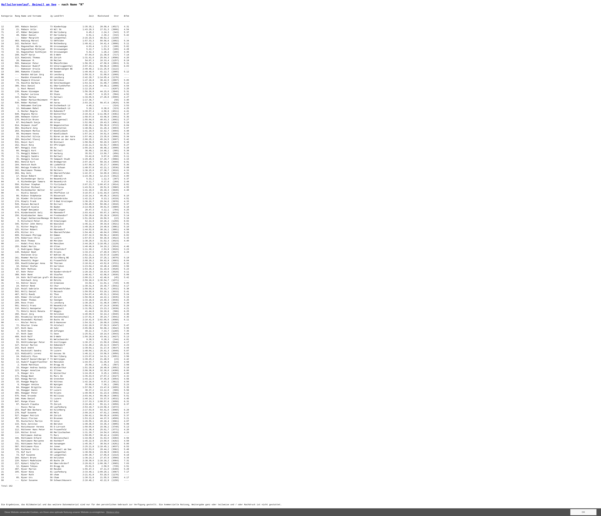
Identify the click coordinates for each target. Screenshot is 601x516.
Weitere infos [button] (112, 512)
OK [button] (583, 512)
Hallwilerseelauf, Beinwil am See (28, 4)
